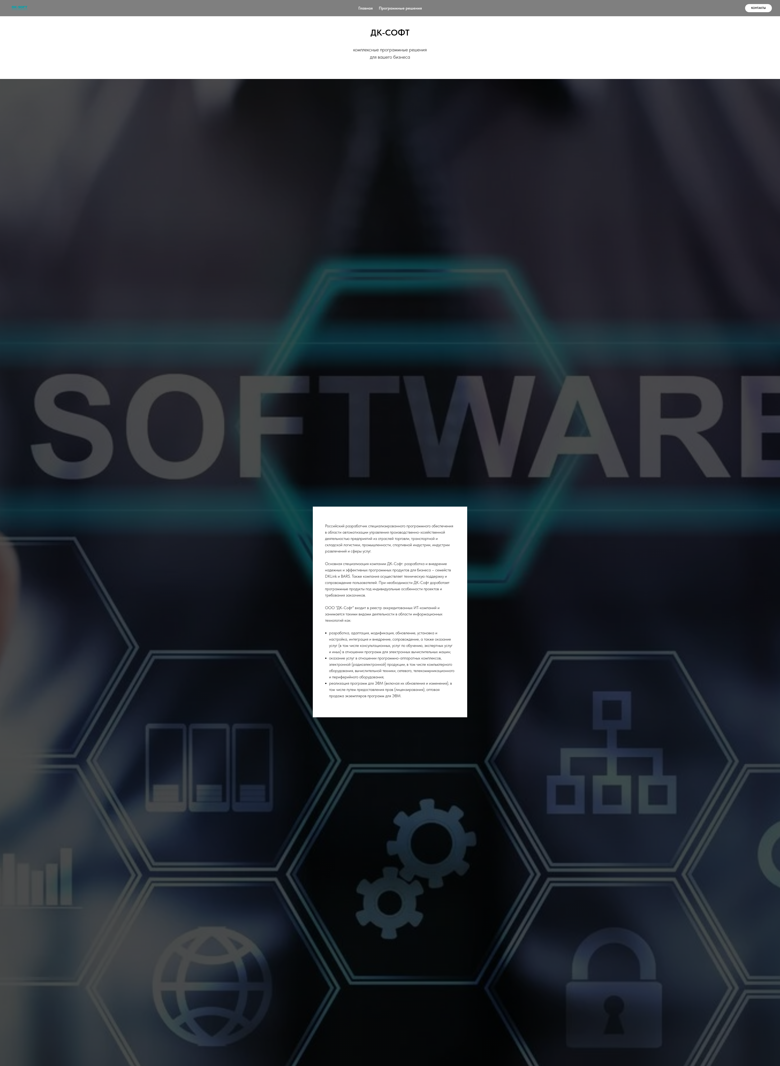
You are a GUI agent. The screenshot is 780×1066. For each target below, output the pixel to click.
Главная (365, 8)
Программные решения (400, 8)
